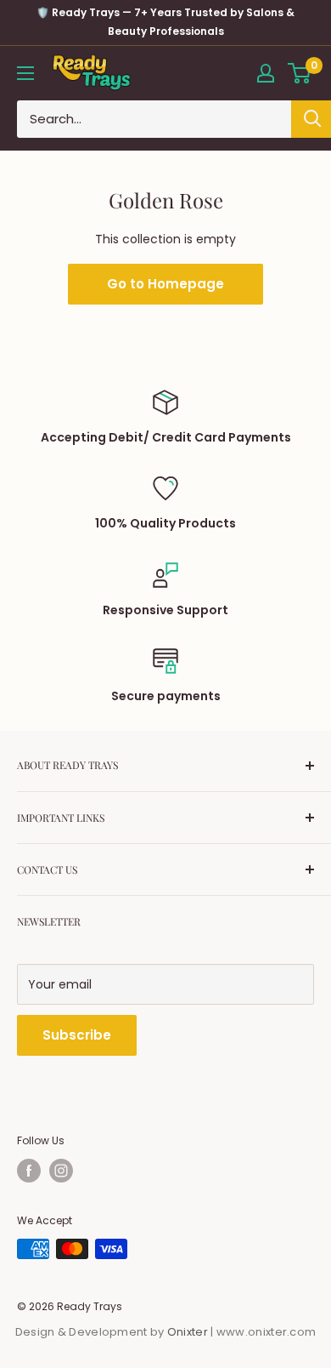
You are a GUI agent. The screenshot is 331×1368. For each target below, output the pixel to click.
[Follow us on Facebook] (29, 1171)
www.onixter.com (266, 1332)
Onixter (188, 1332)
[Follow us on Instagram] (61, 1171)
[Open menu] (25, 73)
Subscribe (76, 1035)
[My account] (265, 73)
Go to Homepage (165, 284)
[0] (300, 73)
